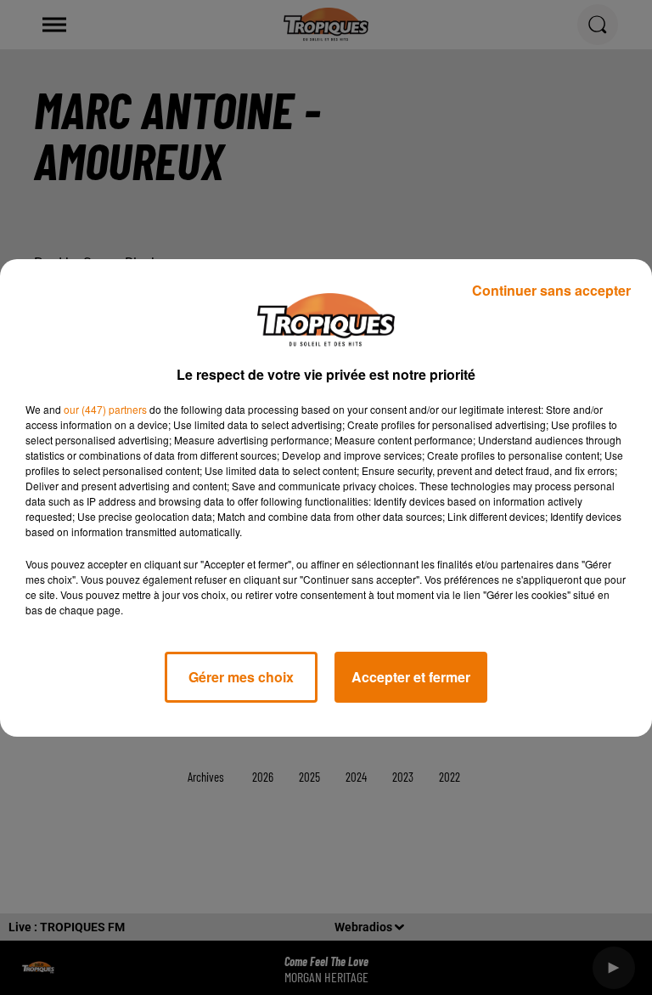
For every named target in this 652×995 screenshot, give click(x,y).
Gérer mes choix (241, 677)
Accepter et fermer (410, 677)
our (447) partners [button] (105, 409)
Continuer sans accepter (551, 290)
